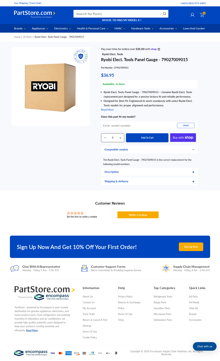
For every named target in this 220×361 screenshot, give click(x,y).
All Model (194, 302)
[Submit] (164, 14)
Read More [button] (107, 109)
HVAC (118, 28)
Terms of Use (90, 331)
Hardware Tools (141, 28)
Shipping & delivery (116, 181)
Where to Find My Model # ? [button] (121, 20)
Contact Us (89, 302)
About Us (88, 296)
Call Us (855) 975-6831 (193, 3)
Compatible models (116, 149)
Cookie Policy (90, 337)
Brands (18, 28)
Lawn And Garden (194, 28)
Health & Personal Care (91, 28)
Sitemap (87, 325)
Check (186, 125)
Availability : (109, 84)
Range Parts (160, 302)
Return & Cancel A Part (95, 319)
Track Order (89, 314)
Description (111, 171)
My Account (89, 308)
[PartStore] (35, 14)
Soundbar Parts (162, 308)
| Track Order (35, 3)
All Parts (27, 36)
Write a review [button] (138, 214)
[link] (213, 336)
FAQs (121, 319)
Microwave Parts (162, 314)
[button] (205, 346)
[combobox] (120, 14)
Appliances (39, 28)
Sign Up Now (191, 246)
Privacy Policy (125, 296)
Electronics (61, 28)
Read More (32, 330)
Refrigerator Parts (163, 296)
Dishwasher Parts (163, 319)
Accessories (167, 28)
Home (17, 36)
